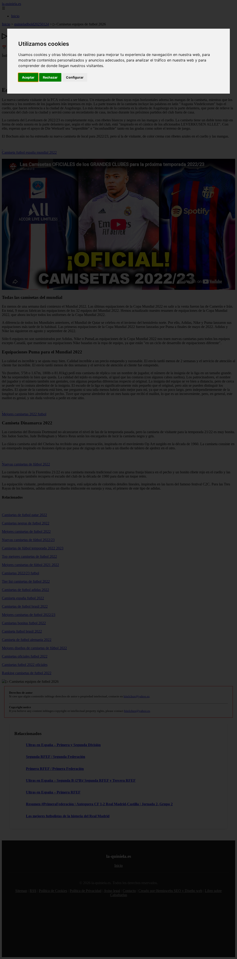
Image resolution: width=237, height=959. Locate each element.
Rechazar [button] (50, 77)
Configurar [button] (75, 77)
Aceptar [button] (28, 77)
